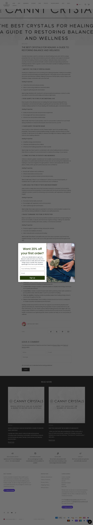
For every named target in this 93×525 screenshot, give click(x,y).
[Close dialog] (73, 245)
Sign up (32, 278)
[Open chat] (90, 522)
